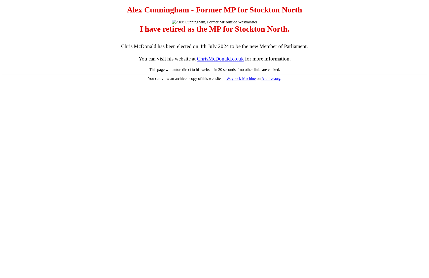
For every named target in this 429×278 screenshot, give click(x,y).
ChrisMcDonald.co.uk (220, 59)
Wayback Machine (241, 78)
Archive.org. (271, 78)
